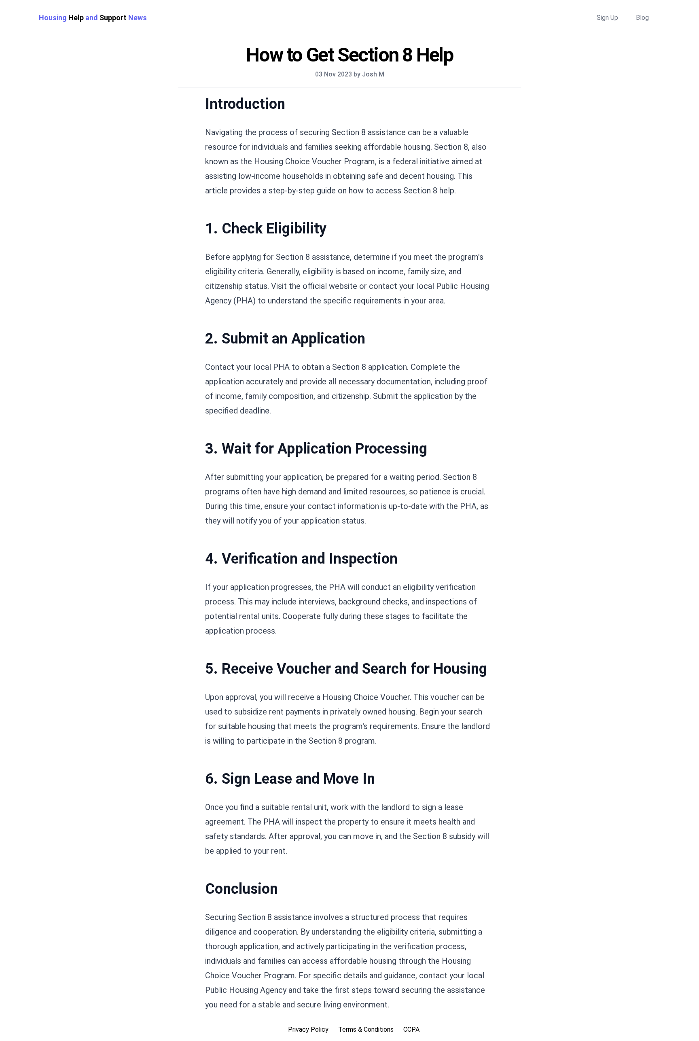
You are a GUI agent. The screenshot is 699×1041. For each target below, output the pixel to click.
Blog (642, 17)
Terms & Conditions (366, 1029)
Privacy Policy (308, 1029)
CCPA (411, 1029)
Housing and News (93, 17)
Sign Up (607, 17)
